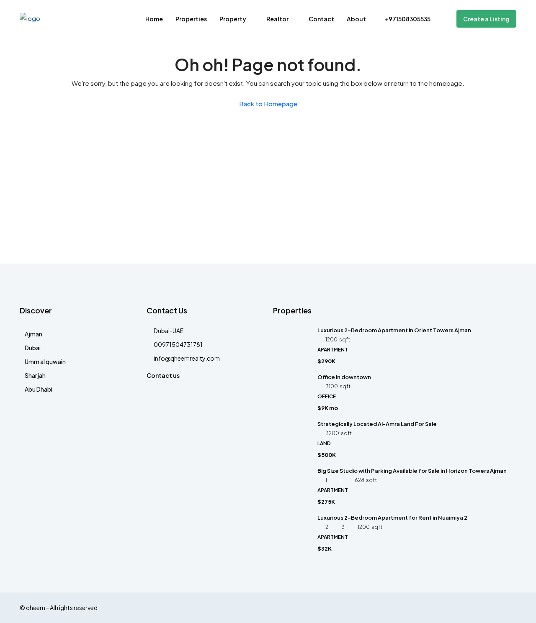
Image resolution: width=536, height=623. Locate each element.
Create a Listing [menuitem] (486, 19)
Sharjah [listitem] (35, 375)
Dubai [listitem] (33, 347)
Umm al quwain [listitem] (45, 361)
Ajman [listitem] (33, 334)
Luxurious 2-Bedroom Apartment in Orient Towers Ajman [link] (394, 330)
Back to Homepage (268, 104)
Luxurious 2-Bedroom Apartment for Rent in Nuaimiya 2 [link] (392, 517)
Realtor (277, 19)
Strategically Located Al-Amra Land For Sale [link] (377, 423)
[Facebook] (509, 607)
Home (154, 19)
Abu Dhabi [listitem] (38, 389)
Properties (191, 19)
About (356, 19)
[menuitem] (403, 19)
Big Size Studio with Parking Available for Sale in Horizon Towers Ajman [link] (412, 470)
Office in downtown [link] (344, 377)
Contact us (163, 375)
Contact (321, 19)
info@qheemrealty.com (187, 358)
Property (232, 19)
